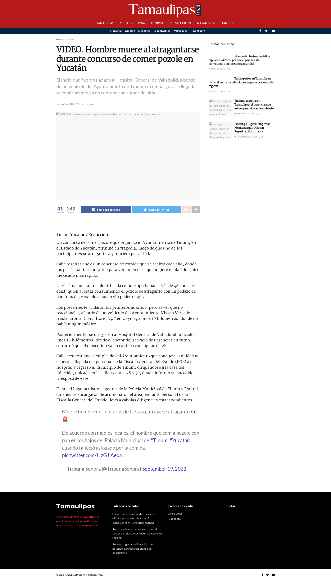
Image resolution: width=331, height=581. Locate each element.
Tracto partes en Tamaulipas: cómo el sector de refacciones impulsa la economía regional (241, 82)
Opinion (130, 30)
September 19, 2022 (164, 469)
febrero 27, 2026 (245, 113)
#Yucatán (179, 440)
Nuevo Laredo (180, 23)
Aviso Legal (175, 513)
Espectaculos (162, 30)
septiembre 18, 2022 (68, 104)
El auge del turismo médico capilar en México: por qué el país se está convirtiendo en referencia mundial (239, 60)
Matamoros (206, 23)
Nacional (116, 30)
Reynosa (157, 23)
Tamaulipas (105, 23)
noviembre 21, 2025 (246, 136)
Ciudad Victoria (132, 23)
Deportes (144, 30)
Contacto (199, 30)
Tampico (228, 23)
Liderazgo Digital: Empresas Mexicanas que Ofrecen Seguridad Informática (252, 128)
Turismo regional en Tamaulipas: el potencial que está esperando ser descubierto (254, 105)
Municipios (181, 30)
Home (59, 39)
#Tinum (158, 440)
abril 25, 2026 (217, 69)
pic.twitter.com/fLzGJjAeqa (92, 455)
